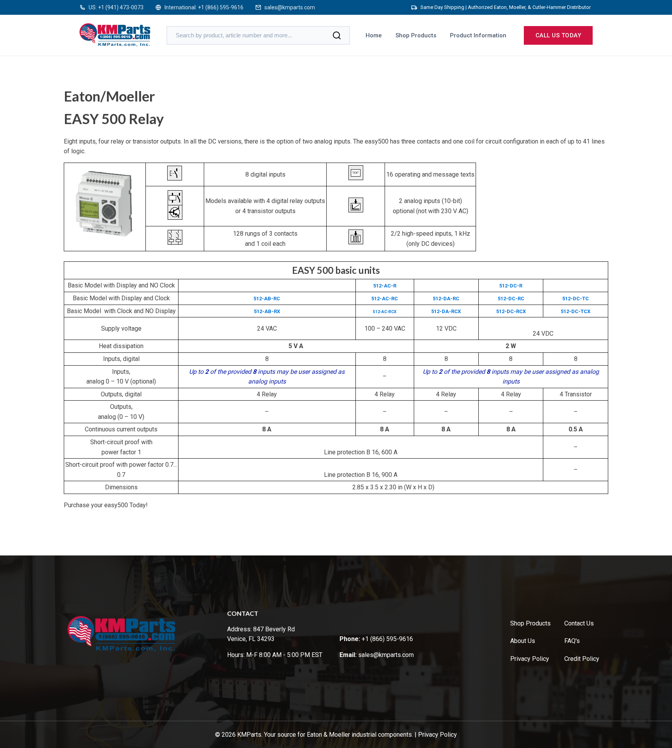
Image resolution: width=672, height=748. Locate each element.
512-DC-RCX (511, 311)
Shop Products (416, 35)
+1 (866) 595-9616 (220, 7)
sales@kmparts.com (289, 7)
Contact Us (579, 623)
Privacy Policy (529, 658)
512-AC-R (384, 286)
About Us (522, 641)
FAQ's (572, 641)
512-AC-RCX (384, 312)
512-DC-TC (575, 298)
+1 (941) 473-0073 (121, 7)
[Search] (336, 35)
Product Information (478, 35)
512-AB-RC (267, 298)
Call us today (558, 35)
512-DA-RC (446, 298)
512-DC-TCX (575, 311)
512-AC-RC (384, 298)
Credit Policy (581, 658)
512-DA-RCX (446, 311)
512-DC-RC (511, 298)
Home (374, 35)
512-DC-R (510, 286)
